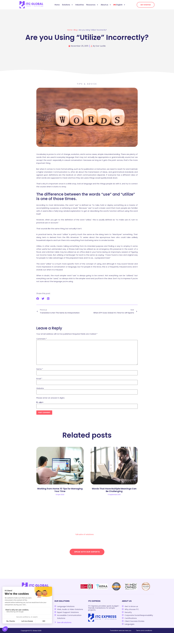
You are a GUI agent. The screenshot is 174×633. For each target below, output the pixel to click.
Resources (90, 5)
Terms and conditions (144, 630)
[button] (37, 298)
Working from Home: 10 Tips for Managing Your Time (60, 490)
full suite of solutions (85, 534)
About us (104, 5)
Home (57, 5)
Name (39, 369)
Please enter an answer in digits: (50, 398)
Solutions (66, 5)
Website (40, 388)
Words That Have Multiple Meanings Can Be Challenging (114, 490)
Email (39, 378)
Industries (79, 5)
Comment (41, 339)
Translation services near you (120, 630)
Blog (75, 30)
